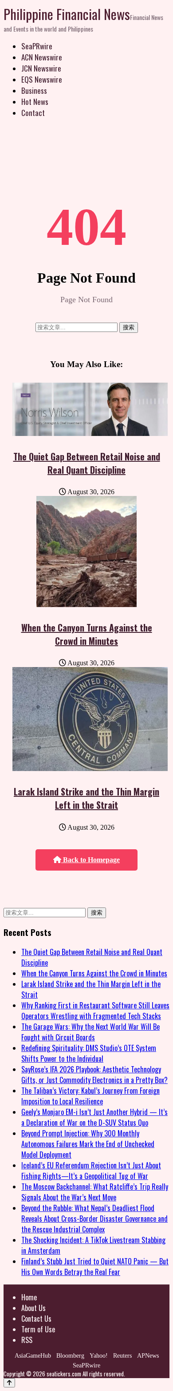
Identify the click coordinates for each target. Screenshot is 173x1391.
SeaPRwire (36, 46)
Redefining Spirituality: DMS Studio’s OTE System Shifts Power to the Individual (88, 1053)
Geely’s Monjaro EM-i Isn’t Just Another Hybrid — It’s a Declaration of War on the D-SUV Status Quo (94, 1117)
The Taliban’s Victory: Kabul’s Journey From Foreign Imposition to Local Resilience (90, 1096)
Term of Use (38, 1329)
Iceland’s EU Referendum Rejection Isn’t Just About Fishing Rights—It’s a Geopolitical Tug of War (91, 1170)
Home (29, 1297)
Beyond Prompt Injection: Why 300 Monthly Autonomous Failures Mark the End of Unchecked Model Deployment (87, 1144)
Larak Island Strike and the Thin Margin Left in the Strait (86, 798)
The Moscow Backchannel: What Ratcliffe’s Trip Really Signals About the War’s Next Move (94, 1192)
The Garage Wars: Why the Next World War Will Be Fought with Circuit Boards (90, 1032)
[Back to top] (9, 1382)
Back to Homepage (90, 859)
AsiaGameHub (33, 1355)
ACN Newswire (41, 57)
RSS (26, 1340)
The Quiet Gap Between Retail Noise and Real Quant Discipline (86, 463)
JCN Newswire (41, 68)
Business (34, 90)
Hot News (34, 101)
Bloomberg (70, 1355)
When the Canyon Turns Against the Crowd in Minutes (86, 634)
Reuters (122, 1355)
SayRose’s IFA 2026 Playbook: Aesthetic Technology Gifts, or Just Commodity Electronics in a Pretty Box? (94, 1074)
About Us (33, 1308)
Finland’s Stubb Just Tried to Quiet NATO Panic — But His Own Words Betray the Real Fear (95, 1266)
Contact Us (36, 1318)
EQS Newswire (41, 79)
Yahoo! (99, 1355)
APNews (148, 1355)
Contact (33, 112)
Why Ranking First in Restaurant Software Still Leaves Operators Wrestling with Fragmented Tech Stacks (95, 1010)
